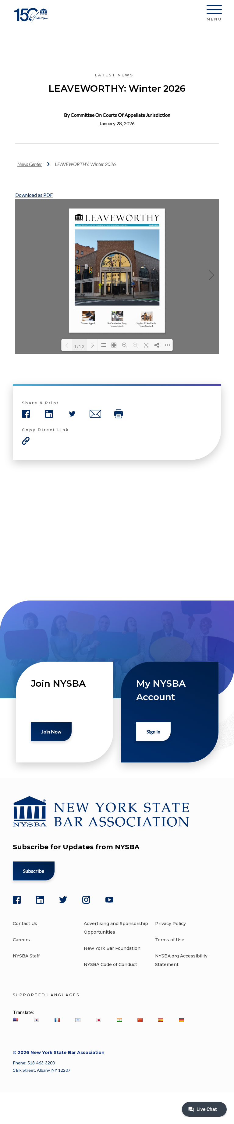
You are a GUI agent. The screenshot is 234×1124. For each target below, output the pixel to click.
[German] (181, 1020)
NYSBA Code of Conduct (110, 964)
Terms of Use (169, 939)
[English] (15, 1020)
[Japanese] (98, 1020)
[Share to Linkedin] (49, 414)
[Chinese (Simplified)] (140, 1020)
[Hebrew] (77, 1020)
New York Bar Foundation (112, 948)
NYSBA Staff (26, 956)
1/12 (80, 346)
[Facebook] (17, 900)
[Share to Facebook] (26, 414)
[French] (57, 1020)
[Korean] (36, 1020)
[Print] (118, 414)
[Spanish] (160, 1020)
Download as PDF (34, 195)
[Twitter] (63, 900)
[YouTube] (109, 900)
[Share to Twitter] (72, 414)
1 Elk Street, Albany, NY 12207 (41, 1070)
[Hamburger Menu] (214, 10)
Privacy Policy (170, 923)
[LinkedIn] (40, 900)
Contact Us (25, 923)
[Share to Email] (95, 414)
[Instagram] (86, 900)
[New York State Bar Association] (32, 19)
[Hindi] (119, 1020)
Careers (21, 939)
